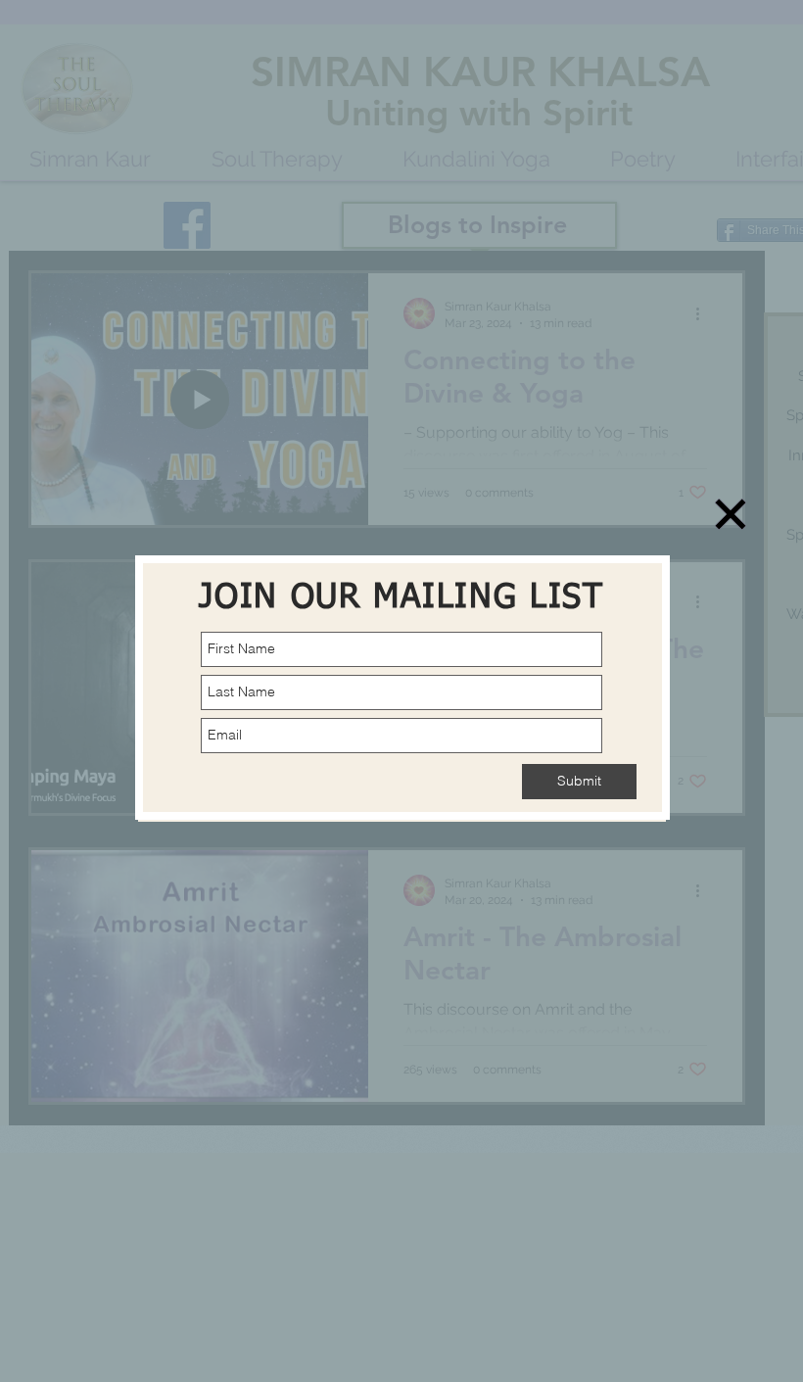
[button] (730, 514)
